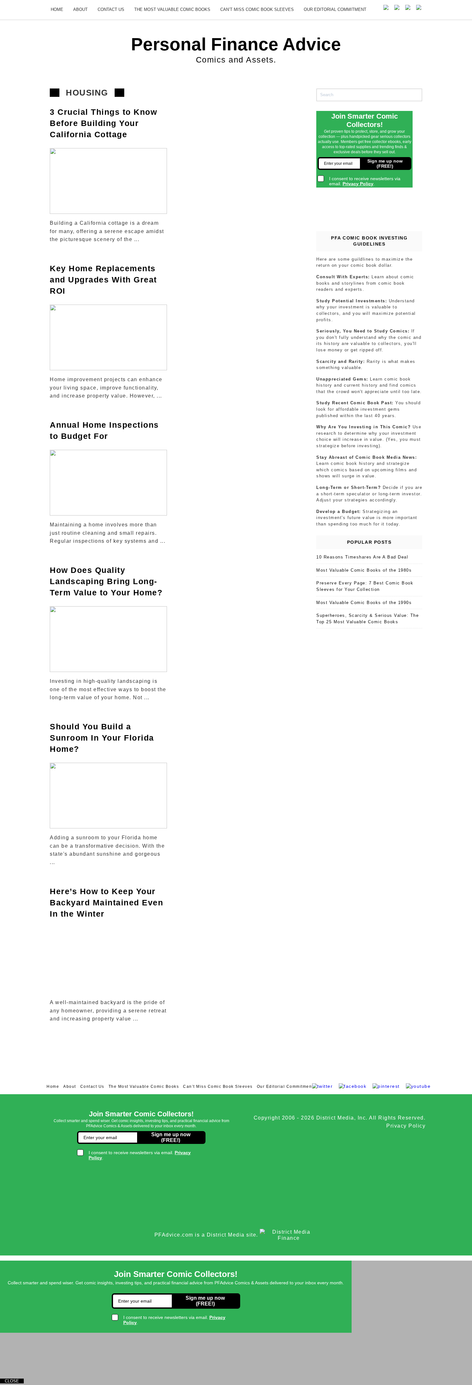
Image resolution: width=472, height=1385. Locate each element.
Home (57, 9)
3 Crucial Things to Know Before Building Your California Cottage (103, 123)
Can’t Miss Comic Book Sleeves (257, 9)
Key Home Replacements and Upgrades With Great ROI (103, 279)
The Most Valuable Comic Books (172, 9)
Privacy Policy (405, 1126)
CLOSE (12, 1381)
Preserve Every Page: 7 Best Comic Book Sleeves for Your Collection (364, 586)
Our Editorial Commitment (335, 9)
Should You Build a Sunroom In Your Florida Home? (102, 737)
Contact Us (111, 9)
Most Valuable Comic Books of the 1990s (364, 602)
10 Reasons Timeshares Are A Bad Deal (362, 557)
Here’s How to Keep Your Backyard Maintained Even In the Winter (106, 902)
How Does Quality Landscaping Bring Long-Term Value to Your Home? (106, 581)
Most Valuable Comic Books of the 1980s (364, 570)
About (80, 9)
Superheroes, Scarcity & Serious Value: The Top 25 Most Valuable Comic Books (367, 618)
